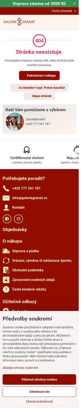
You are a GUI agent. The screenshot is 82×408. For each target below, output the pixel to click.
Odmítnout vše (39, 391)
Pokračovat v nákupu (41, 75)
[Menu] (73, 21)
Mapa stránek (41, 96)
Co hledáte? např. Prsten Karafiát (41, 87)
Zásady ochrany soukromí (20, 367)
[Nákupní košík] (63, 21)
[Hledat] (52, 21)
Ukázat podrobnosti (39, 401)
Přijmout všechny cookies (39, 379)
